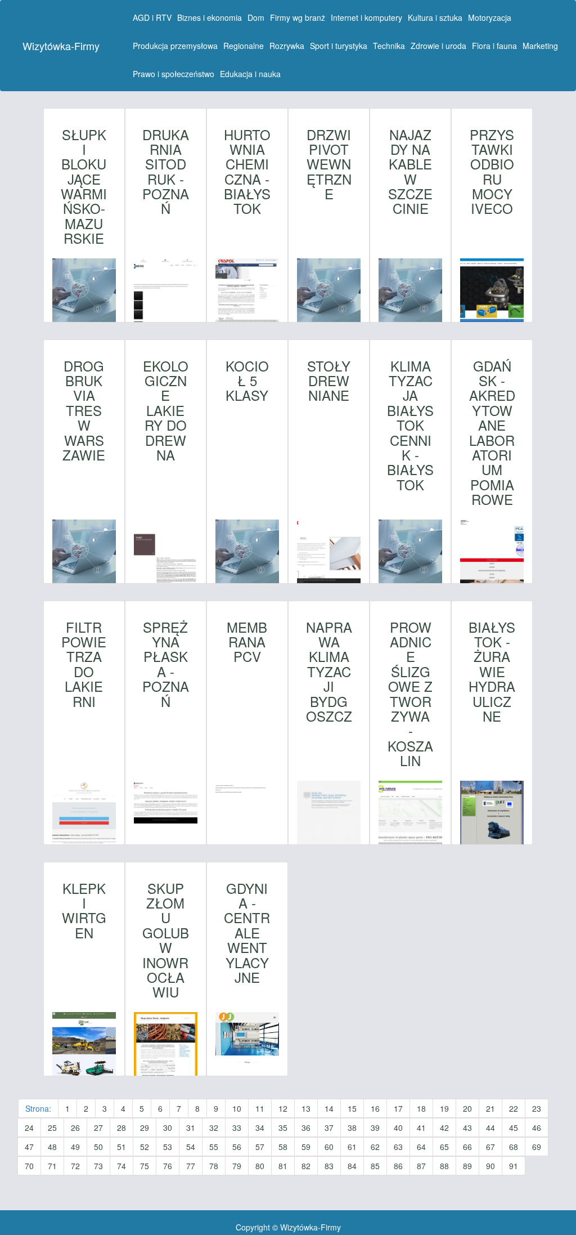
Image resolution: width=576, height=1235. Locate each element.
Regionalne (243, 45)
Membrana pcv (247, 642)
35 (282, 1127)
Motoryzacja (489, 17)
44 (490, 1127)
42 (444, 1127)
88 (444, 1165)
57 (259, 1146)
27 (98, 1127)
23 (536, 1108)
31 (190, 1127)
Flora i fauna (494, 45)
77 (190, 1165)
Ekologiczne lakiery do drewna (165, 411)
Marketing (540, 45)
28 (121, 1127)
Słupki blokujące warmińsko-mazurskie (84, 186)
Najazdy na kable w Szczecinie (410, 171)
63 (398, 1146)
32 (213, 1127)
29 (144, 1127)
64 (421, 1146)
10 (236, 1108)
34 (259, 1127)
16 (375, 1108)
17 (398, 1108)
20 (467, 1108)
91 (513, 1165)
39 (375, 1127)
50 (98, 1146)
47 (29, 1146)
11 (259, 1108)
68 (513, 1146)
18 (421, 1108)
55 (213, 1146)
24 (29, 1127)
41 (421, 1127)
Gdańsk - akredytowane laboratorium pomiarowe (492, 433)
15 (352, 1108)
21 (490, 1108)
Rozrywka (286, 45)
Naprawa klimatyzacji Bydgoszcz (329, 672)
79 (236, 1165)
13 (306, 1108)
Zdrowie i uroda (438, 45)
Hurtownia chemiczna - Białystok (247, 171)
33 (236, 1127)
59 (306, 1146)
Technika (389, 45)
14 (329, 1108)
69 (536, 1146)
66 (467, 1146)
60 (329, 1146)
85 (375, 1165)
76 (167, 1165)
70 (29, 1165)
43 (467, 1127)
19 (444, 1108)
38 (352, 1127)
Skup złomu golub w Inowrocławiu (165, 940)
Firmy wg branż (297, 17)
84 (352, 1165)
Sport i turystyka (338, 45)
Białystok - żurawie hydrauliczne (492, 672)
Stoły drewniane (328, 381)
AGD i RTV (152, 17)
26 (75, 1127)
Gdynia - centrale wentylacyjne (247, 933)
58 (282, 1146)
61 (352, 1146)
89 (467, 1165)
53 (167, 1146)
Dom (256, 17)
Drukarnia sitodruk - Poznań (165, 171)
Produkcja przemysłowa (175, 45)
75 (144, 1165)
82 (306, 1165)
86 (398, 1165)
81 (282, 1165)
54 (190, 1146)
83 (329, 1165)
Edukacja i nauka (250, 73)
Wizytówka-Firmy (61, 45)
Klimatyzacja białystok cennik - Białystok (410, 426)
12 (282, 1108)
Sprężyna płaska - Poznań (165, 664)
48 (52, 1146)
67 (490, 1146)
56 (236, 1146)
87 (421, 1165)
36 (306, 1127)
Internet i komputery (366, 17)
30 (167, 1127)
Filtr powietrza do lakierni (83, 664)
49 (75, 1146)
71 (52, 1165)
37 (329, 1127)
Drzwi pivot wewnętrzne (329, 164)
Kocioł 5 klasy (247, 381)
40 (398, 1127)
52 (144, 1146)
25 (52, 1127)
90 (490, 1165)
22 (513, 1108)
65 (444, 1146)
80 (259, 1165)
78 (213, 1165)
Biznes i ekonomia (209, 17)
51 (121, 1146)
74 (121, 1165)
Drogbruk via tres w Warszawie (83, 411)
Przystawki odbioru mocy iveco (492, 171)
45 (513, 1127)
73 (98, 1165)
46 (536, 1127)
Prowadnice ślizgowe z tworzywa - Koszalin (410, 694)
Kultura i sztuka (435, 17)
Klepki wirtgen (84, 911)
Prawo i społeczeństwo (173, 73)
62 (375, 1146)
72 (75, 1165)
